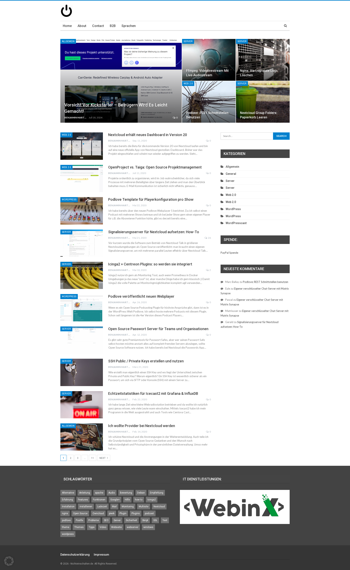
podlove (66, 520)
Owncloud (98, 513)
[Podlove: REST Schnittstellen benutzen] (209, 102)
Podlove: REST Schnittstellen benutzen (265, 281)
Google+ (115, 499)
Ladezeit (102, 506)
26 (209, 237)
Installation (68, 506)
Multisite (143, 506)
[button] (9, 561)
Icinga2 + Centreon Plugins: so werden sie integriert (150, 264)
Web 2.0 (188, 83)
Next (102, 458)
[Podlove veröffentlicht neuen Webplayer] (81, 307)
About (82, 26)
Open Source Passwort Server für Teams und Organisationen (158, 329)
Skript (145, 520)
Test (164, 520)
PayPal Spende (229, 252)
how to (138, 499)
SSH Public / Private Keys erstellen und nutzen (146, 361)
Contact (98, 26)
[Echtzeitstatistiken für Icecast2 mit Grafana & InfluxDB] (81, 404)
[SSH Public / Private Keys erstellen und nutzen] (81, 372)
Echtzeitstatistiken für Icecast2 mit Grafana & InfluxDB (153, 393)
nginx (65, 513)
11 (92, 458)
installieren (86, 506)
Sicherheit (131, 520)
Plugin (123, 513)
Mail (114, 506)
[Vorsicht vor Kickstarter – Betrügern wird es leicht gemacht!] (121, 81)
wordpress (68, 534)
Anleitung (84, 492)
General (231, 173)
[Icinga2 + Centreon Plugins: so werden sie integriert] (81, 275)
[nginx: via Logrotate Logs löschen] (263, 60)
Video (103, 527)
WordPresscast (236, 223)
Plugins (135, 513)
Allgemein (68, 41)
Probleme (93, 520)
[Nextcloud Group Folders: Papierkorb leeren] (263, 102)
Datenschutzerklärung (75, 554)
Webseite (116, 527)
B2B (113, 26)
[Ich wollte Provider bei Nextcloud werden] (81, 437)
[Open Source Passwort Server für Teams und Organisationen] (81, 340)
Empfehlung (156, 492)
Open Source (80, 513)
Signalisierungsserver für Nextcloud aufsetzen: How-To (153, 232)
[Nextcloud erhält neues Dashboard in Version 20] (81, 146)
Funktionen (99, 499)
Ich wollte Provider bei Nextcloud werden (141, 426)
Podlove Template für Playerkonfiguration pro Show (150, 199)
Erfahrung (67, 499)
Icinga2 (151, 499)
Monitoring (128, 506)
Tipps (92, 527)
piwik (111, 513)
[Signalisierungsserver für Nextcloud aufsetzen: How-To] (81, 243)
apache (99, 492)
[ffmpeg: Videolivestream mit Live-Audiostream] (209, 60)
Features (83, 499)
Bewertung (126, 492)
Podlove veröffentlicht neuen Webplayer (141, 296)
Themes (79, 527)
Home (67, 26)
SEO (106, 520)
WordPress (69, 199)
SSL (155, 520)
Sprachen (129, 26)
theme (65, 527)
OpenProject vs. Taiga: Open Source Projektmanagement (155, 167)
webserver (132, 527)
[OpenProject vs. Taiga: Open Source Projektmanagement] (81, 178)
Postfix (79, 520)
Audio (111, 492)
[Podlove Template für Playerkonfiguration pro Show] (81, 210)
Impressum (101, 554)
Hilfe (127, 499)
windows (148, 527)
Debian (141, 492)
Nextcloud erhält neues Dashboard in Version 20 (147, 135)
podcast (149, 513)
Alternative (68, 492)
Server (188, 41)
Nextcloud (159, 506)
